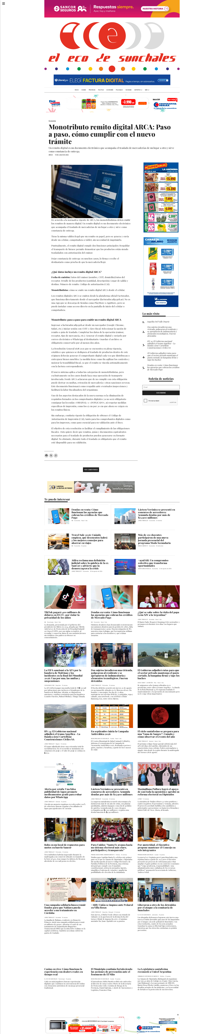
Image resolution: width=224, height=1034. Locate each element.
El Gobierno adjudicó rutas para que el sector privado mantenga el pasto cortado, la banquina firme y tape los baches (159, 674)
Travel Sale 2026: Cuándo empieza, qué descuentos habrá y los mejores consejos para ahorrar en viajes (89, 538)
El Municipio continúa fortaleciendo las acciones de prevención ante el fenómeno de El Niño (111, 971)
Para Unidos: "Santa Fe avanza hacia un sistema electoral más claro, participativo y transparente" (111, 847)
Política (101, 90)
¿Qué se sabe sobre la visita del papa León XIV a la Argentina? (158, 613)
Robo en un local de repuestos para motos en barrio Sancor (64, 846)
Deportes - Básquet (107, 912)
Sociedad (128, 90)
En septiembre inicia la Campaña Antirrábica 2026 (110, 733)
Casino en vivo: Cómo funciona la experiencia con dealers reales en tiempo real (63, 971)
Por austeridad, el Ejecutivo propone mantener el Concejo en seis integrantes (156, 847)
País (155, 682)
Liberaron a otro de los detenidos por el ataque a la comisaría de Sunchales (157, 907)
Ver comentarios (91, 470)
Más (146, 90)
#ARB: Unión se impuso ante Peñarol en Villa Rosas (112, 906)
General (151, 741)
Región (58, 744)
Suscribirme (161, 393)
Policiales (119, 90)
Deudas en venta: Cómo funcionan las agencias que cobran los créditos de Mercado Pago (90, 513)
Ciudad (83, 90)
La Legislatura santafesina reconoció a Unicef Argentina (154, 970)
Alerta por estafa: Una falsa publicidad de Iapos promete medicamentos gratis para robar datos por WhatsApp (63, 793)
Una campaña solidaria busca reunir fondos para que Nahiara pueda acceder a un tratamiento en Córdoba (65, 908)
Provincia (92, 90)
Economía (110, 90)
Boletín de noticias (161, 378)
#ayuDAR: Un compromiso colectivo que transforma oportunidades (153, 563)
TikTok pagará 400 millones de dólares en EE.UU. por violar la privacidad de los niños (62, 614)
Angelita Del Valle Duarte (158, 321)
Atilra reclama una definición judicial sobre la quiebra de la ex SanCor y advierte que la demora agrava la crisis (90, 564)
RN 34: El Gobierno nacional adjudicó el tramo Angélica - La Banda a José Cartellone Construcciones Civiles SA (62, 735)
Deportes (137, 90)
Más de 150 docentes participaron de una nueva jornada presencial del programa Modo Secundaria (154, 538)
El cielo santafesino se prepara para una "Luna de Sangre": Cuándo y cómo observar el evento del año (158, 734)
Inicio (77, 90)
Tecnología (50, 622)
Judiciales (155, 914)
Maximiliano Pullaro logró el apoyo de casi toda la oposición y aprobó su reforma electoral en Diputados (158, 791)
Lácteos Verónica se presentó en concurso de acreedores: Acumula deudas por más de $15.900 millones (156, 513)
